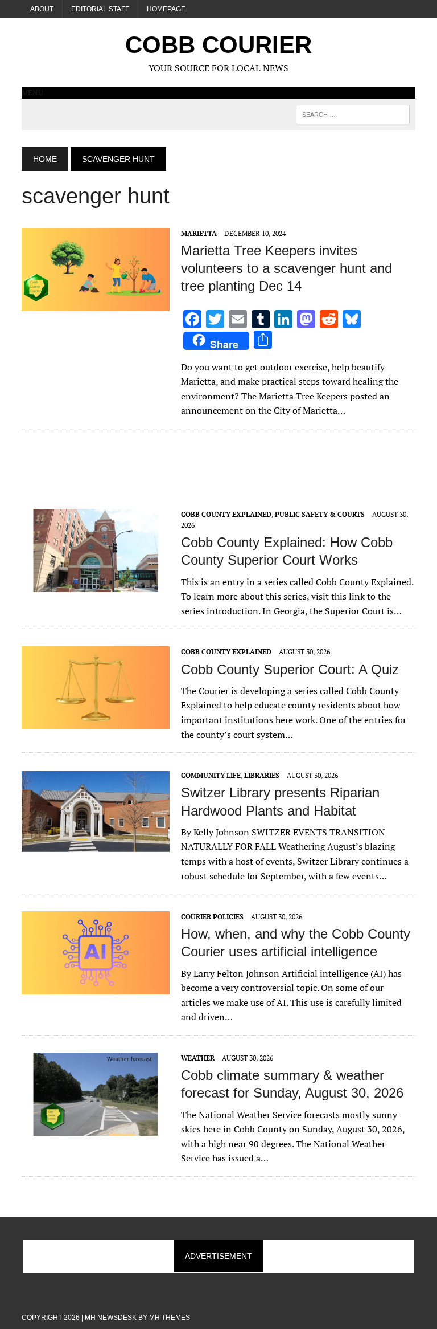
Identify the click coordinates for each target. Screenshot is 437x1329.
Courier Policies (212, 916)
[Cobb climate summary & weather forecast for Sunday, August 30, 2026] (96, 1128)
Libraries (261, 775)
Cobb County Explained (226, 514)
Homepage (166, 9)
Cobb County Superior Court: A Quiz (290, 669)
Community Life (211, 775)
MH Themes (169, 1318)
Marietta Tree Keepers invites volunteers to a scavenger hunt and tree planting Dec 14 (286, 268)
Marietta (199, 233)
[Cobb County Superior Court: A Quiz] (96, 722)
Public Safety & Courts (320, 514)
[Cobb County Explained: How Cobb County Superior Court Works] (96, 584)
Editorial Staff (100, 9)
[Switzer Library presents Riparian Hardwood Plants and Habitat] (96, 845)
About (41, 9)
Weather (198, 1058)
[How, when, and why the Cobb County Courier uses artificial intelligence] (96, 987)
